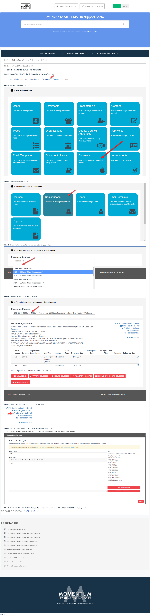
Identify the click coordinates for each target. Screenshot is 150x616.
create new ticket (68, 6)
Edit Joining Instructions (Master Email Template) (24, 533)
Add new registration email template (19, 549)
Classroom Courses (107, 53)
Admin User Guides (76, 53)
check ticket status (94, 6)
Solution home (48, 53)
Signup (125, 6)
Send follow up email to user (16, 562)
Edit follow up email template (17, 529)
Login (117, 6)
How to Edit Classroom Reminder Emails (20, 554)
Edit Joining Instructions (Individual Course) (22, 541)
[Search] (123, 24)
